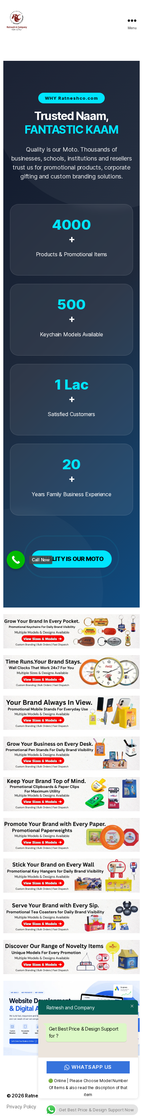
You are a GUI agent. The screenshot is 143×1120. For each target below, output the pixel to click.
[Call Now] (16, 560)
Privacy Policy (21, 1106)
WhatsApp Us (92, 1067)
